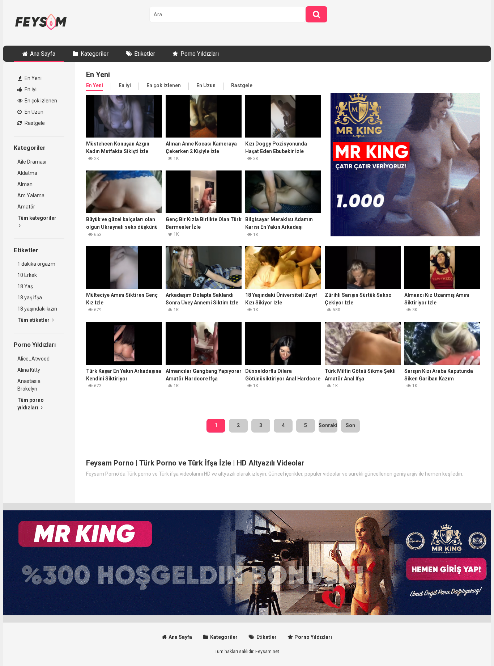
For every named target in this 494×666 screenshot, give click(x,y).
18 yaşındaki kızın (37, 309)
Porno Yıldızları (199, 53)
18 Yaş (25, 286)
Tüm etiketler (34, 320)
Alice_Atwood (33, 359)
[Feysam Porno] (41, 23)
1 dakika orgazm (36, 264)
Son (350, 425)
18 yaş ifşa (29, 297)
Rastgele (34, 123)
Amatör (26, 207)
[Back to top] (470, 644)
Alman (25, 184)
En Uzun (33, 112)
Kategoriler (94, 53)
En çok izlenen (40, 101)
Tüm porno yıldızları (30, 403)
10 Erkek (27, 275)
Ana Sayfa (42, 53)
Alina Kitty (28, 370)
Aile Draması (31, 162)
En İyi (30, 89)
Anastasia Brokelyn (29, 385)
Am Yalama (30, 195)
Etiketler (144, 53)
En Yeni (33, 78)
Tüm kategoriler (36, 218)
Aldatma (27, 173)
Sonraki (328, 425)
